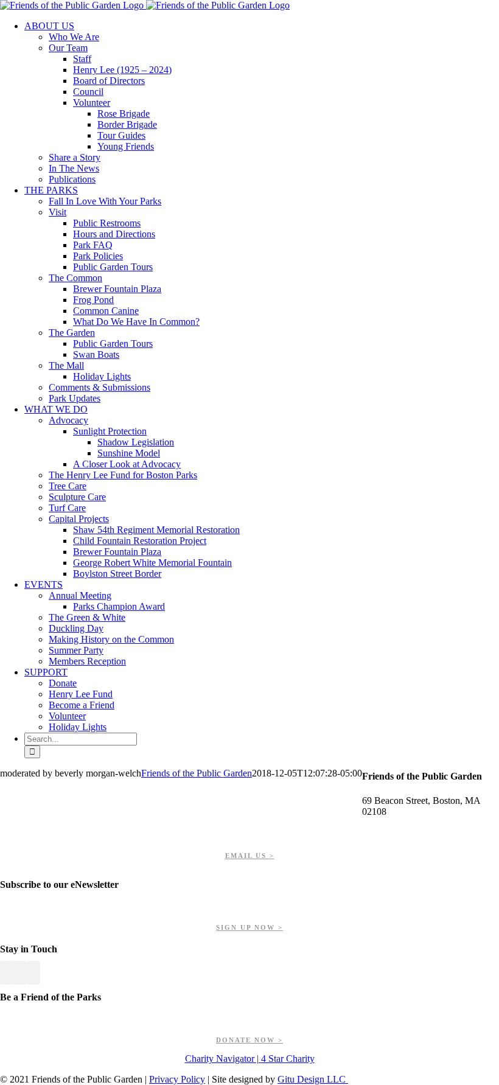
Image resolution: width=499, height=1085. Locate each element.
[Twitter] (20, 973)
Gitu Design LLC (312, 1079)
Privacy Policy (177, 1079)
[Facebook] (6, 973)
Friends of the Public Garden (196, 773)
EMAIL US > (249, 855)
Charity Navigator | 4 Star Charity (250, 1058)
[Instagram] (33, 973)
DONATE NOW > (249, 1040)
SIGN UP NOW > (249, 927)
